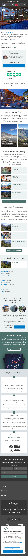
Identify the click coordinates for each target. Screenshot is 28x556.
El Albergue (15, 176)
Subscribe (14, 476)
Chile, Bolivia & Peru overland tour (8, 138)
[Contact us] (3, 10)
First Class (10, 47)
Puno (2, 282)
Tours (11, 32)
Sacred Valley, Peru (14, 21)
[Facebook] (8, 519)
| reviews (13, 76)
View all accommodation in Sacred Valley (14, 201)
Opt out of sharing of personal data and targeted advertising (12, 547)
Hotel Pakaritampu (16, 192)
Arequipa (3, 280)
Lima (2, 289)
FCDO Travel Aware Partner (14, 437)
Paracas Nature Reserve (7, 287)
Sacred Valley (15, 262)
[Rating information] (15, 48)
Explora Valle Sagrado (17, 184)
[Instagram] (12, 519)
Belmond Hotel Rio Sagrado (18, 168)
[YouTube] (15, 519)
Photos (7, 32)
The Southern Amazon (6, 275)
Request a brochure (14, 349)
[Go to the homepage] (14, 9)
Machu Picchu (4, 271)
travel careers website (14, 512)
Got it (13, 551)
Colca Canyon (4, 278)
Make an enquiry (14, 65)
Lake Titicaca (4, 284)
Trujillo (2, 291)
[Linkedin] (19, 519)
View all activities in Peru (14, 250)
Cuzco (2, 273)
